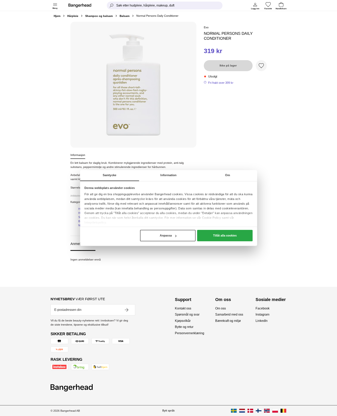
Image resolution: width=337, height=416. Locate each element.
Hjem (57, 15)
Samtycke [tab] (109, 175)
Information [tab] (168, 175)
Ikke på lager (228, 65)
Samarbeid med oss (229, 314)
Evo (206, 27)
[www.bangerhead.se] (234, 410)
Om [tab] (227, 175)
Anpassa (166, 235)
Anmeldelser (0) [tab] (82, 244)
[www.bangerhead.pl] (275, 410)
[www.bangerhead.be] (283, 410)
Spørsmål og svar (187, 314)
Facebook (263, 308)
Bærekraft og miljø (228, 320)
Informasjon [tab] (77, 154)
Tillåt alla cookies (225, 235)
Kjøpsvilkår (183, 320)
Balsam (124, 15)
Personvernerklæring (189, 333)
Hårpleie (72, 15)
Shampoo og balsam (99, 15)
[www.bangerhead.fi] (258, 410)
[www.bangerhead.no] (267, 410)
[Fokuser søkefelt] (111, 5)
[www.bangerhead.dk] (250, 410)
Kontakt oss (183, 308)
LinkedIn (262, 320)
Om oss (220, 308)
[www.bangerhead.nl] (242, 410)
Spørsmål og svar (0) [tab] (116, 244)
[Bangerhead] (83, 5)
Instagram (262, 314)
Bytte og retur (184, 327)
